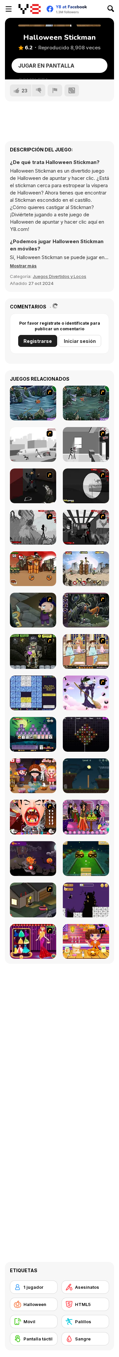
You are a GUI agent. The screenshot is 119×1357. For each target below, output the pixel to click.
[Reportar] (55, 90)
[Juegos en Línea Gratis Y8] (30, 9)
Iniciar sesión (80, 341)
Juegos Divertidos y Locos (59, 276)
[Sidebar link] (8, 9)
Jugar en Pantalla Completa (46, 67)
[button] (23, 265)
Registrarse (37, 341)
